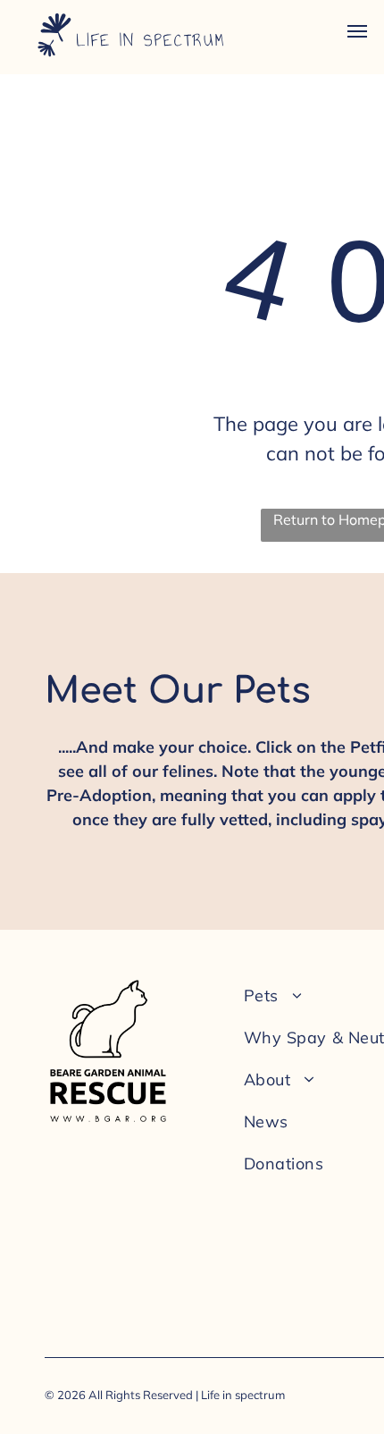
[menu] (357, 31)
